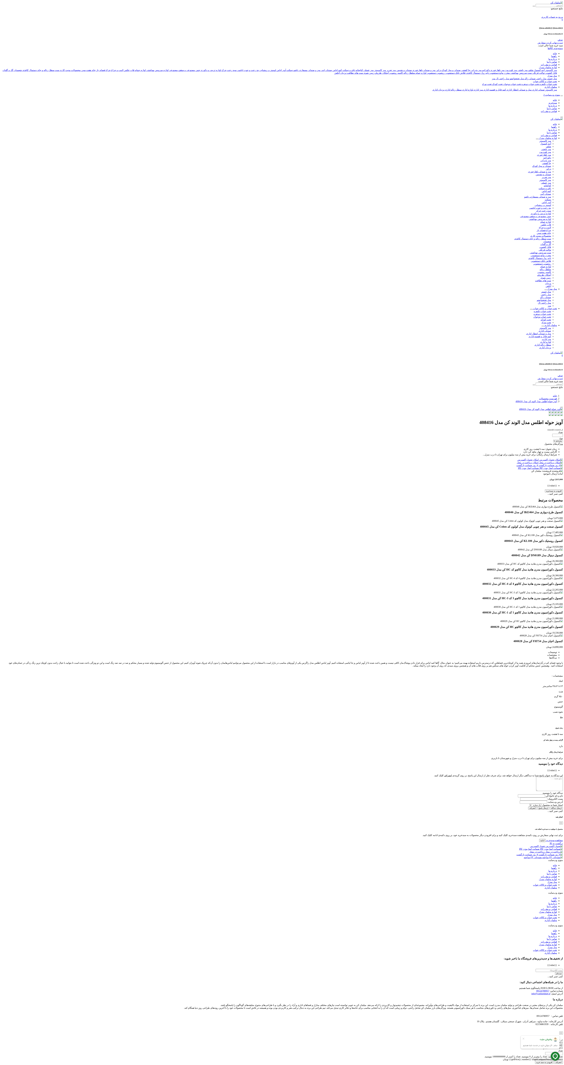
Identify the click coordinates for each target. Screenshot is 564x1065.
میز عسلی (368, 70)
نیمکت (289, 70)
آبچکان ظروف (381, 73)
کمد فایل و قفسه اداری (494, 89)
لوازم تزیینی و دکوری (210, 70)
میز (493, 78)
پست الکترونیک (555, 799)
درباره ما (552, 59)
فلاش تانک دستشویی (455, 73)
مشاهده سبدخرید (554, 840)
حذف (560, 40)
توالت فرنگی (538, 73)
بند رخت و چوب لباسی (247, 70)
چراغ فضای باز (103, 70)
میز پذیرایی (476, 70)
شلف (530, 70)
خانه (555, 53)
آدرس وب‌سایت (555, 802)
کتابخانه (359, 70)
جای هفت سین (88, 70)
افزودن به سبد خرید (544, 1062)
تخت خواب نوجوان (512, 84)
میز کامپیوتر (551, 70)
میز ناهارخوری (497, 70)
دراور (438, 70)
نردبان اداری (438, 89)
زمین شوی (368, 73)
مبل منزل (552, 76)
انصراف (532, 808)
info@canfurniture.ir (540, 993)
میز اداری (478, 89)
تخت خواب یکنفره (548, 84)
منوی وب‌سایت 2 (551, 95)
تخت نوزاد (487, 84)
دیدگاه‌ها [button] (553, 657)
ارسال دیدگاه (556, 808)
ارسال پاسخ (543, 808)
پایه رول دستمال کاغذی (477, 73)
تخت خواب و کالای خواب (545, 81)
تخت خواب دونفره (530, 84)
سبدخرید (553, 103)
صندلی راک (530, 78)
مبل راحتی (541, 78)
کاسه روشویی (396, 73)
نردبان (343, 73)
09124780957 (542, 991)
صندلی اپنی (326, 70)
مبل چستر (551, 78)
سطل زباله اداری (452, 89)
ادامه (542, 840)
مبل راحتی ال (502, 78)
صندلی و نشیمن (404, 70)
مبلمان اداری (550, 87)
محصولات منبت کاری (70, 70)
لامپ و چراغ (117, 70)
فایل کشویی (551, 73)
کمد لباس (337, 70)
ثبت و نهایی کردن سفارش (550, 42)
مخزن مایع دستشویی (499, 73)
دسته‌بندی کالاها (555, 48)
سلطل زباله (409, 73)
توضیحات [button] (552, 652)
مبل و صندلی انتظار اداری (519, 89)
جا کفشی (465, 70)
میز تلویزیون (511, 70)
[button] (562, 19)
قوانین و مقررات (549, 64)
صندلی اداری (538, 89)
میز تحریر (391, 70)
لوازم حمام (140, 70)
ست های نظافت (354, 73)
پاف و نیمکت (348, 70)
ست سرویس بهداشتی (521, 73)
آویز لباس (281, 70)
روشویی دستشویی (435, 73)
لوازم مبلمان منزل (548, 67)
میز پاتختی (522, 70)
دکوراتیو (486, 70)
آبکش (337, 73)
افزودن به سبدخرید (554, 491)
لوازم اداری (467, 89)
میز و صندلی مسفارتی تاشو (306, 70)
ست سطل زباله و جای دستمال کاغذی (40, 70)
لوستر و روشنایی (267, 70)
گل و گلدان (7, 70)
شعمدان (17, 70)
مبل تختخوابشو (516, 78)
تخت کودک (497, 84)
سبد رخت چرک (228, 70)
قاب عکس (128, 70)
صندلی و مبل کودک (451, 70)
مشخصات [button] (552, 655)
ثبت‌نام (559, 973)
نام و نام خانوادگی (554, 796)
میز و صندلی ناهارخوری (423, 70)
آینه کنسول (539, 70)
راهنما (554, 56)
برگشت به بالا (556, 843)
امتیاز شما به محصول (552, 805)
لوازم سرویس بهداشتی (157, 70)
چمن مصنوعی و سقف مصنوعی (184, 70)
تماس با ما (552, 62)
